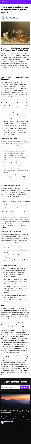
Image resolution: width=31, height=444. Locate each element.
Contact (16, 431)
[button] (28, 2)
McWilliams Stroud (11, 17)
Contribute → (23, 431)
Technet (4, 2)
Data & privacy (9, 431)
